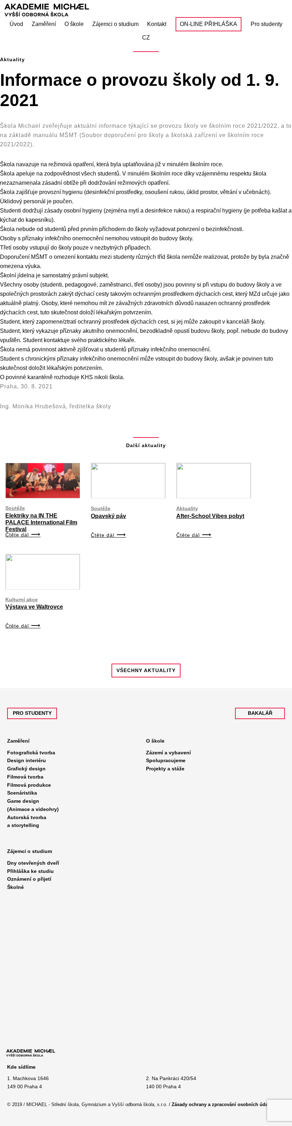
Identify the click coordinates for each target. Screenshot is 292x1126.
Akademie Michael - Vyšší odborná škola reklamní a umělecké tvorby (77, 10)
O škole (155, 741)
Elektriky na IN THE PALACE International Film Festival (41, 522)
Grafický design (26, 768)
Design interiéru (26, 760)
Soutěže (15, 508)
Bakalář (260, 713)
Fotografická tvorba (31, 752)
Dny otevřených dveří (33, 863)
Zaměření (18, 741)
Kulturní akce (21, 599)
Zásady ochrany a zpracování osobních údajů (222, 1104)
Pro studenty (32, 713)
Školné (15, 887)
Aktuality (187, 508)
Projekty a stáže (165, 768)
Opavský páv (108, 516)
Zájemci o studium (29, 851)
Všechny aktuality (146, 670)
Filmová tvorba (25, 777)
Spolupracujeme (166, 760)
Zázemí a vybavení (168, 752)
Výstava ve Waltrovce (34, 607)
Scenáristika (22, 793)
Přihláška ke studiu (30, 871)
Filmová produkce (29, 785)
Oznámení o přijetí (29, 879)
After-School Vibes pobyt (210, 516)
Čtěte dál (17, 535)
